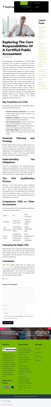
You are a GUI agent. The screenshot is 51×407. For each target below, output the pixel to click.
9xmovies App (6, 354)
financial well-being (7, 267)
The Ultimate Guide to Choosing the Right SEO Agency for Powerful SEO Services (42, 33)
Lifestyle (36, 3)
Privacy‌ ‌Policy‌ (38, 356)
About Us (37, 348)
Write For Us (38, 360)
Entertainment (26, 7)
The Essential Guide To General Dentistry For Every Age (12, 333)
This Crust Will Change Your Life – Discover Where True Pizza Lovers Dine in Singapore (38, 333)
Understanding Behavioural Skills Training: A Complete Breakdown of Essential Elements (43, 60)
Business (23, 3)
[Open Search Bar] (31, 11)
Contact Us (38, 352)
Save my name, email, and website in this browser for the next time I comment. (18, 317)
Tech (30, 3)
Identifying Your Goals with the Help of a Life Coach (25, 387)
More (36, 7)
